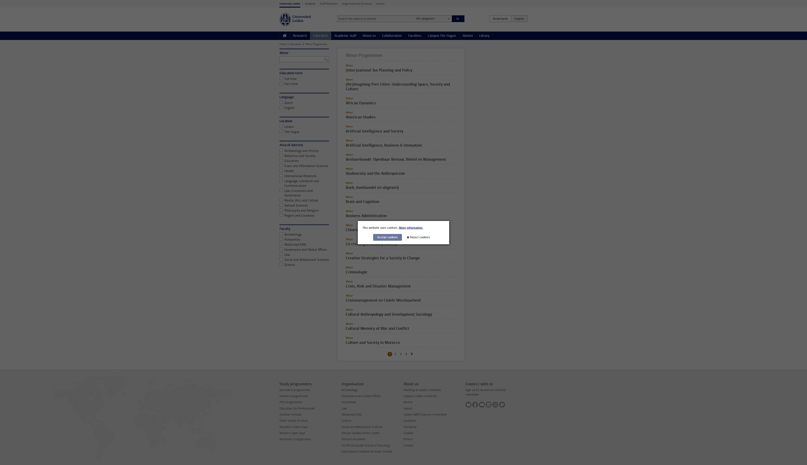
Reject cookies (420, 237)
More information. (411, 228)
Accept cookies (387, 237)
